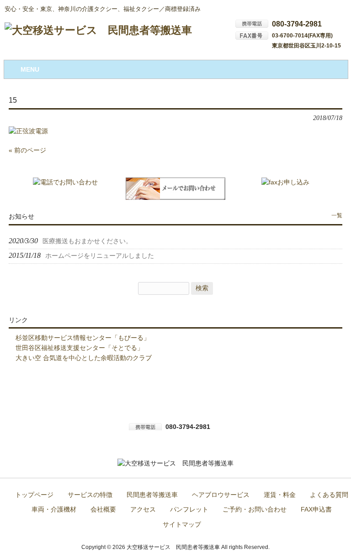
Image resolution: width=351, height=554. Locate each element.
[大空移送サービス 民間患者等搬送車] (98, 30)
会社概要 (103, 509)
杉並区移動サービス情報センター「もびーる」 (83, 337)
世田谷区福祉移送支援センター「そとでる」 (80, 347)
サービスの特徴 (90, 494)
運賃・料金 (280, 494)
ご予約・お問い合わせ (255, 509)
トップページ (34, 494)
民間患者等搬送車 (152, 494)
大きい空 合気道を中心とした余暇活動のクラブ (84, 357)
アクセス (143, 509)
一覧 (336, 215)
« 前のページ (27, 150)
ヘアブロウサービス (221, 494)
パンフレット (189, 509)
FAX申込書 (316, 509)
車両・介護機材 (54, 509)
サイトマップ (182, 524)
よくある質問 (329, 494)
